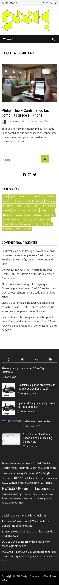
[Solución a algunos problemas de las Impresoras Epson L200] (8, 385)
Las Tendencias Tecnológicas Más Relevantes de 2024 (28, 259)
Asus (29, 196)
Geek (4, 105)
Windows (47, 224)
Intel (36, 210)
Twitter (14, 224)
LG (52, 210)
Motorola (7, 215)
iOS (37, 478)
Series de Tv (27, 494)
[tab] (9, 360)
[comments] (36, 360)
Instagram (26, 210)
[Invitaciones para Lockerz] (11, 422)
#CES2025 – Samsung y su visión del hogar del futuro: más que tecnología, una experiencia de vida (29, 556)
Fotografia (22, 473)
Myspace (18, 215)
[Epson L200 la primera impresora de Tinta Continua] (8, 403)
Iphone (49, 478)
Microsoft (34, 482)
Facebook (50, 201)
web (13, 502)
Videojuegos (41, 498)
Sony (5, 224)
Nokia (27, 215)
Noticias (37, 215)
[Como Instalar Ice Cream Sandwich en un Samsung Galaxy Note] (11, 435)
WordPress (50, 576)
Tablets (10, 498)
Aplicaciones (18, 463)
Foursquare (8, 205)
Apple (12, 196)
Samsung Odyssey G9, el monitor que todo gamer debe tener (29, 292)
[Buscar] (45, 159)
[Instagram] (52, 2)
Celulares (50, 196)
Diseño (4, 473)
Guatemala (7, 478)
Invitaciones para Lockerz (37, 421)
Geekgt (25, 576)
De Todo (30, 201)
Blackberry (38, 196)
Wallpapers (6, 503)
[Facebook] (43, 2)
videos (49, 498)
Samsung (27, 219)
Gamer (31, 473)
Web (38, 224)
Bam (5, 580)
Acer (5, 196)
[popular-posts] (9, 360)
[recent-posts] (22, 360)
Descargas (19, 201)
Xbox (18, 228)
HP (43, 205)
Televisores (17, 499)
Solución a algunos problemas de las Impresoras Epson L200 (36, 386)
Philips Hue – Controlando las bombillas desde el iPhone (25, 113)
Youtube (27, 228)
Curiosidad (22, 468)
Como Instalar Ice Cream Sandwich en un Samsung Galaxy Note (37, 438)
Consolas (7, 201)
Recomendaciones (11, 219)
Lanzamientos (17, 482)
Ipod (55, 478)
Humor (16, 210)
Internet (31, 478)
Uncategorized (26, 224)
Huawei (51, 205)
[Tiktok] (55, 2)
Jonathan (15, 121)
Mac (27, 483)
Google (27, 205)
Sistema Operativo (42, 219)
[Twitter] (47, 2)
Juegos (44, 210)
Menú (10, 39)
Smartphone (39, 494)
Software (49, 494)
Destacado (49, 468)
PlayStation (49, 215)
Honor (36, 205)
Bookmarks (42, 463)
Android (6, 463)
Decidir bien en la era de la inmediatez (24, 515)
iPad (42, 478)
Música (42, 483)
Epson (40, 201)
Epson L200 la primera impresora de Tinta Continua (36, 404)
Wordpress (7, 228)
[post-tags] (50, 360)
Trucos (24, 498)
